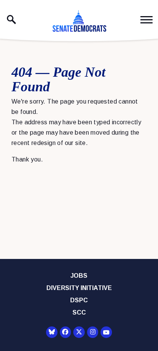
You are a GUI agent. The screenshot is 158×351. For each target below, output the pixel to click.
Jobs (79, 275)
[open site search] (11, 19)
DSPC (79, 300)
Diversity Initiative (79, 288)
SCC (79, 312)
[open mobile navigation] (146, 19)
